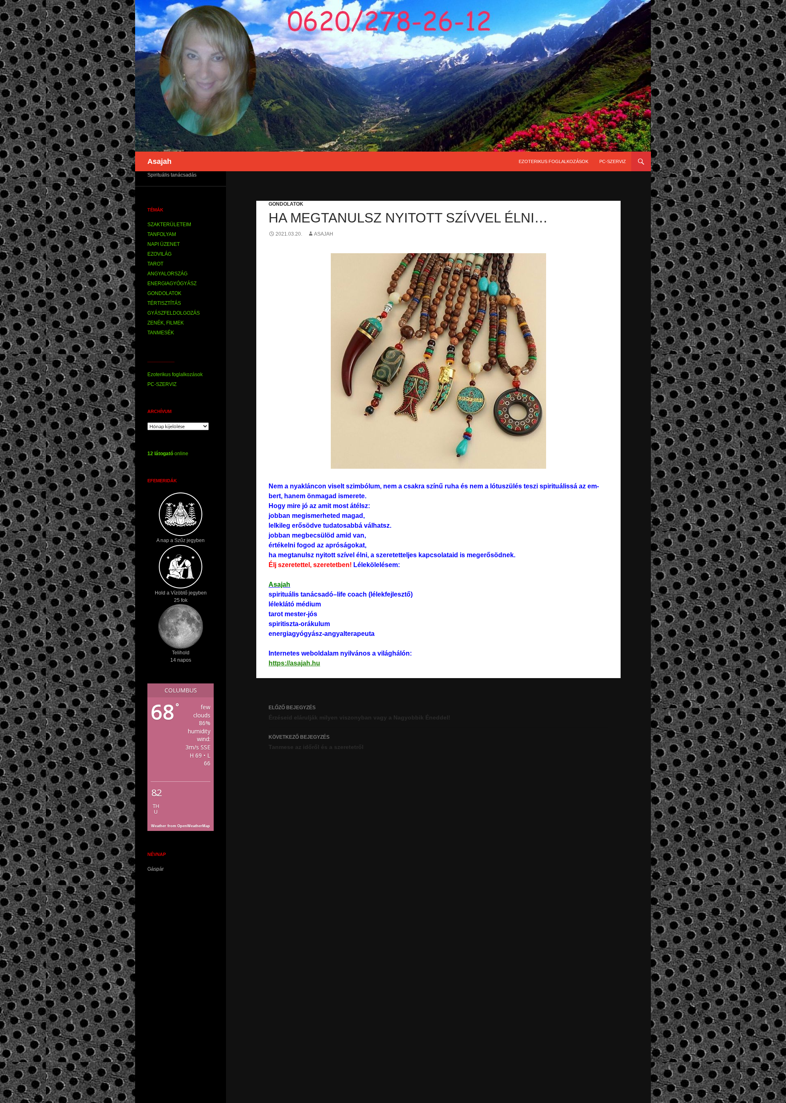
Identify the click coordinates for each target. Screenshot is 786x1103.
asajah (323, 234)
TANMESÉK (160, 333)
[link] (279, 584)
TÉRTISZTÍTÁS (164, 303)
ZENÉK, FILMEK (165, 323)
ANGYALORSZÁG (167, 274)
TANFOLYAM (161, 234)
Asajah (159, 161)
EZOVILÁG (159, 254)
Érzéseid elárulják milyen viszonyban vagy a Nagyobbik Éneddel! (359, 713)
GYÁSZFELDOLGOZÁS (173, 313)
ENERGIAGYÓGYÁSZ (171, 283)
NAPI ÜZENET (163, 244)
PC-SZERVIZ (612, 161)
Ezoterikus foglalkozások (553, 161)
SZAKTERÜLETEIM (169, 224)
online (167, 453)
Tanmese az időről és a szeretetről (316, 742)
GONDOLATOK (286, 204)
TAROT (155, 264)
